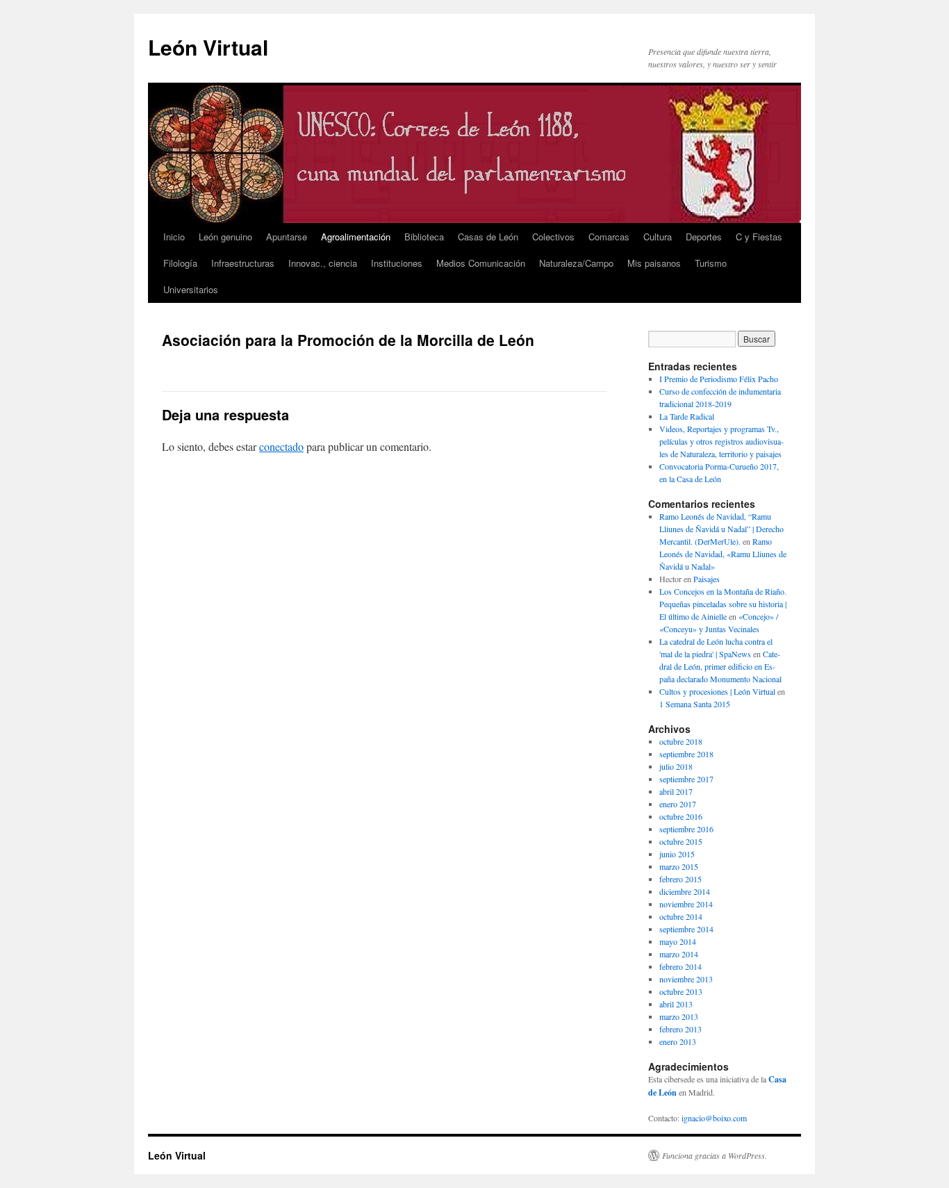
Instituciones (396, 263)
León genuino (225, 236)
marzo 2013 (678, 1016)
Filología (180, 263)
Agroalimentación (355, 236)
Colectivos (553, 236)
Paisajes (706, 578)
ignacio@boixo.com (714, 1117)
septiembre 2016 (686, 828)
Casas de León (488, 236)
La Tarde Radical (686, 416)
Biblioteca (424, 236)
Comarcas (608, 236)
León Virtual (208, 47)
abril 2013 (676, 1003)
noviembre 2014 (686, 903)
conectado (281, 446)
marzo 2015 (678, 866)
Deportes (704, 236)
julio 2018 (676, 766)
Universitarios (190, 289)
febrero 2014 (680, 966)
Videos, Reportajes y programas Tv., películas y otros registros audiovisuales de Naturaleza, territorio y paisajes (721, 441)
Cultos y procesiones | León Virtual (717, 691)
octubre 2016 (680, 816)
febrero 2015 (680, 878)
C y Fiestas (759, 236)
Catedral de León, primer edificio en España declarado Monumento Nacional (720, 666)
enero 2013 (677, 1041)
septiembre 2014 (686, 928)
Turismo (711, 263)
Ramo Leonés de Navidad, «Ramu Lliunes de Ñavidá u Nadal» (722, 554)
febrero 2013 (680, 1028)
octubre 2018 (680, 741)
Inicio (174, 236)
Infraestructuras (242, 263)
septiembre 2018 (686, 753)
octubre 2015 (680, 841)
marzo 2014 (678, 953)
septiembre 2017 (686, 778)
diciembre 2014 (684, 891)
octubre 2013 (680, 991)
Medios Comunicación (480, 263)
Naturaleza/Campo (576, 263)
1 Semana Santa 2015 (694, 703)
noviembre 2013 (686, 978)
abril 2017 (676, 791)
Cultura (657, 236)
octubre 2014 (680, 916)
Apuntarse (286, 236)
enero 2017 (677, 803)
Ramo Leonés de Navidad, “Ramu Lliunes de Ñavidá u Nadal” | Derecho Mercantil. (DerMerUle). (721, 529)
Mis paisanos (654, 263)
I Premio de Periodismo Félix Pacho (718, 378)
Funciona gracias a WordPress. (714, 1155)
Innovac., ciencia (322, 263)
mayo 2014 (677, 941)
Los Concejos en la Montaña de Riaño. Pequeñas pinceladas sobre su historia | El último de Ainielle (722, 604)
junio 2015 (677, 853)
